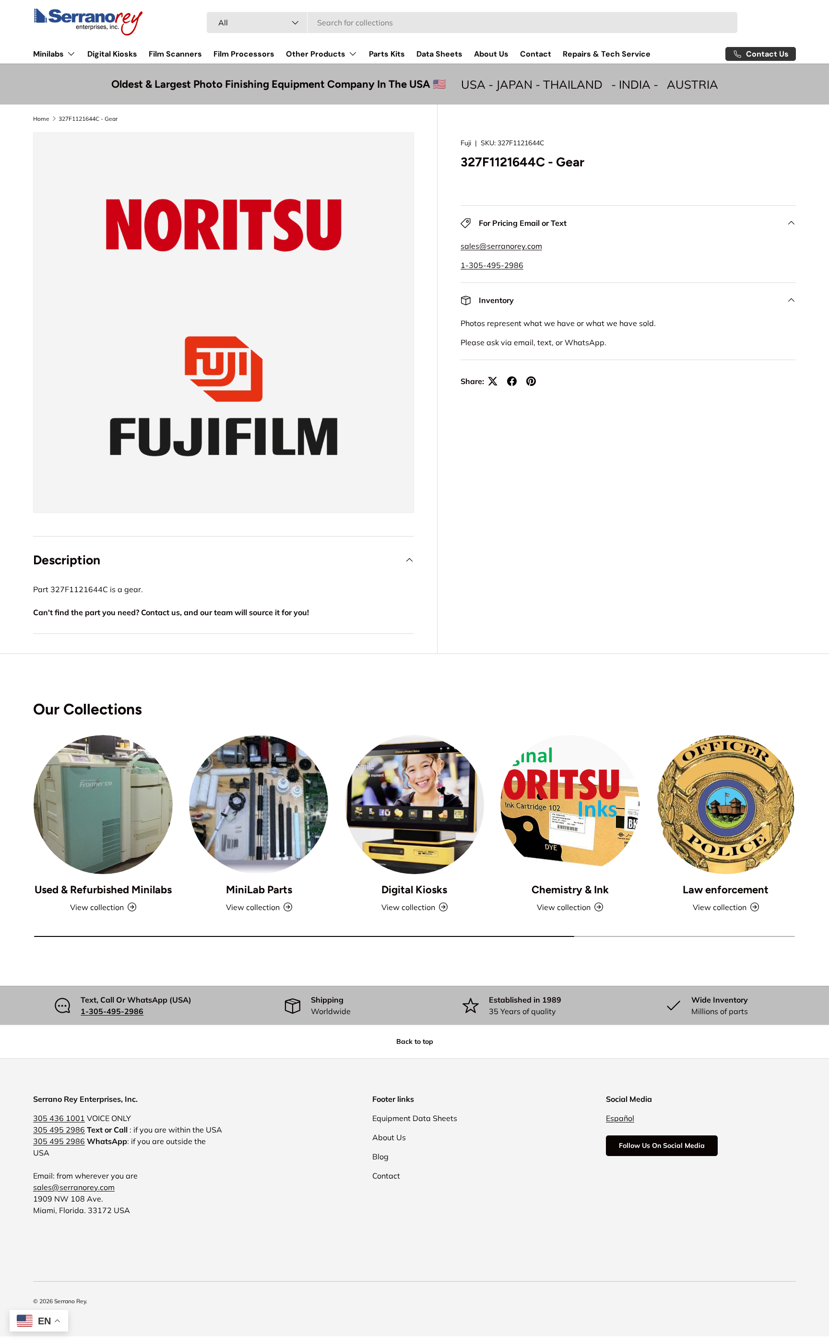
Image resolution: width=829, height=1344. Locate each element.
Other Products (315, 54)
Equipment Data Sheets (414, 1118)
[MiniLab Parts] (258, 804)
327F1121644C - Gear (88, 118)
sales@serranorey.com (501, 246)
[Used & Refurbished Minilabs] (103, 804)
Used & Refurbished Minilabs (103, 889)
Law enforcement (726, 889)
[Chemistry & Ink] (570, 804)
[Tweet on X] (492, 381)
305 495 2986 (59, 1129)
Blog (380, 1156)
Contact (535, 54)
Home (41, 118)
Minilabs (48, 54)
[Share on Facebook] (511, 381)
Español (620, 1118)
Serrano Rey (70, 1301)
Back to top (414, 1041)
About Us (491, 54)
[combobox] (472, 22)
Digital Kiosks (112, 54)
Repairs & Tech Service (607, 54)
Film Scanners (175, 54)
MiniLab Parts (259, 889)
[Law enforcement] (725, 804)
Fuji (466, 143)
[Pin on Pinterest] (531, 381)
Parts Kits (387, 54)
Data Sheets (439, 54)
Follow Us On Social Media (662, 1145)
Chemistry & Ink (570, 889)
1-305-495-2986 (492, 265)
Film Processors (243, 54)
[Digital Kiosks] (414, 804)
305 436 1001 (59, 1118)
